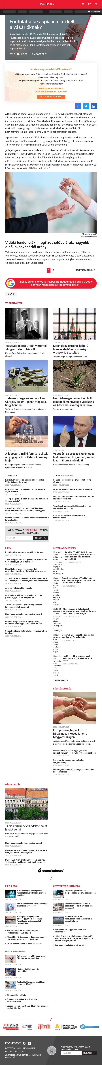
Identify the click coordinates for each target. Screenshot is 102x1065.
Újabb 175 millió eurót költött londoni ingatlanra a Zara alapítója (78, 636)
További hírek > (60, 681)
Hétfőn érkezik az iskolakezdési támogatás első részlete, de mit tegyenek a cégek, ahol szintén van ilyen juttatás (74, 938)
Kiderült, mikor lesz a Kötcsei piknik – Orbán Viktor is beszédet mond (24, 481)
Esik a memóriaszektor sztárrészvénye (24, 944)
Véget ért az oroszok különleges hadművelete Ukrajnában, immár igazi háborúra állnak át (74, 457)
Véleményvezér (14, 303)
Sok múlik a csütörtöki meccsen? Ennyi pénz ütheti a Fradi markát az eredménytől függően (25, 509)
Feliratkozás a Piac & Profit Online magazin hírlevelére (75, 1048)
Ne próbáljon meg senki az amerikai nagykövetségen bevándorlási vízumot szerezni (26, 570)
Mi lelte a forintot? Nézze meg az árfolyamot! (73, 489)
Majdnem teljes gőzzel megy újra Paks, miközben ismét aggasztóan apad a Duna (23, 622)
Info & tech (11, 886)
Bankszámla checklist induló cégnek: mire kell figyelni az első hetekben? (79, 906)
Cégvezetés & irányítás (66, 886)
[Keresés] (96, 4)
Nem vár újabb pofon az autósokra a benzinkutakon (69, 517)
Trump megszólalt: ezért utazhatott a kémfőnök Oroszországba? (26, 500)
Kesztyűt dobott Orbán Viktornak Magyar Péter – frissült (26, 347)
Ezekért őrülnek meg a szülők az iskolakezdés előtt (31, 983)
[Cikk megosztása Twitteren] (86, 106)
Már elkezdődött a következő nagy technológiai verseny (32, 905)
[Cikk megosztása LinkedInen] (94, 106)
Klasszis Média (11, 1057)
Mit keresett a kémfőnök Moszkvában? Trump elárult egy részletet (73, 497)
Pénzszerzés (12, 784)
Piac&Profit (39, 54)
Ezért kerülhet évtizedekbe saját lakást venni (25, 552)
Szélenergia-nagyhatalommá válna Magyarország (68, 761)
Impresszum (10, 1048)
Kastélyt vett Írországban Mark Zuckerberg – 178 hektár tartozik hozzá (77, 658)
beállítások (36, 1055)
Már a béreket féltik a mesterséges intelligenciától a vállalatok (22, 932)
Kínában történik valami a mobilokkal (28, 970)
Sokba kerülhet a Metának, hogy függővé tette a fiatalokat (26, 632)
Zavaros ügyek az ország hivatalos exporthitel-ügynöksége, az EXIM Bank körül (26, 561)
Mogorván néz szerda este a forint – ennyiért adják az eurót (25, 490)
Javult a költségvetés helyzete (18, 588)
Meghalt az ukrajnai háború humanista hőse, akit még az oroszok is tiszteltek (71, 349)
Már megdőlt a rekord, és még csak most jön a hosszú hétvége (73, 771)
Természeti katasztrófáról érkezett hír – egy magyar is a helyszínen (72, 507)
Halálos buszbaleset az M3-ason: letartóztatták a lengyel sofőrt (27, 519)
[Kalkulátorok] (83, 4)
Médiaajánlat (29, 1048)
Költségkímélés (62, 688)
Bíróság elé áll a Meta (16, 995)
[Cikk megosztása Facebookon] (78, 106)
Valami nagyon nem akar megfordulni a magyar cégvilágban (80, 892)
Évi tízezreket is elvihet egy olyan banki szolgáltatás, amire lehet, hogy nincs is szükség (74, 752)
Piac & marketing (15, 951)
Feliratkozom (40, 538)
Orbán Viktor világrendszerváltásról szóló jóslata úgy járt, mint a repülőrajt (23, 596)
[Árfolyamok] (89, 4)
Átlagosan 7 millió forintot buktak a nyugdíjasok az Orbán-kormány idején (26, 457)
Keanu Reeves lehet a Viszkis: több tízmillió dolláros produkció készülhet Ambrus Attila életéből (78, 580)
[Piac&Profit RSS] (29, 1043)
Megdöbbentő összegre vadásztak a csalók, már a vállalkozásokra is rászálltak (26, 938)
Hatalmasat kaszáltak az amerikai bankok (24, 614)
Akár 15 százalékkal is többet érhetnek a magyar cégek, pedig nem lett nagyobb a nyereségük (79, 611)
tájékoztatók (23, 1055)
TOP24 (11, 475)
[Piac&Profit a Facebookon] (24, 1043)
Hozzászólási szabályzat (16, 1052)
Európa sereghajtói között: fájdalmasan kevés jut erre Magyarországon (70, 734)
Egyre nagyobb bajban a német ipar (70, 945)
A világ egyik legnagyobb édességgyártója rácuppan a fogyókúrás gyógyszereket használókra (29, 920)
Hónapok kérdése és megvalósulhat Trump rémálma (72, 481)
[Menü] (4, 4)
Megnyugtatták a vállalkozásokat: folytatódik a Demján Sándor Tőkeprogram (26, 851)
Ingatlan (11, 294)
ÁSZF (19, 1048)
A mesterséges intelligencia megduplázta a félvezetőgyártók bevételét (24, 606)
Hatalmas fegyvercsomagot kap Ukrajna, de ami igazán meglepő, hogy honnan (26, 402)
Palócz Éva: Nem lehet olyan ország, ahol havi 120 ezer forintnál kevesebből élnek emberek (25, 861)
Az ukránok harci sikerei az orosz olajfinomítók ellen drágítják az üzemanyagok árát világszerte (26, 579)
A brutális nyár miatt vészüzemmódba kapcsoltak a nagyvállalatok (78, 919)
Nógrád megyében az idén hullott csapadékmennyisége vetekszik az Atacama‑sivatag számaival (74, 402)
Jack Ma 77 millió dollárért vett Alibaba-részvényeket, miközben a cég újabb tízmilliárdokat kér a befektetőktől (80, 555)
